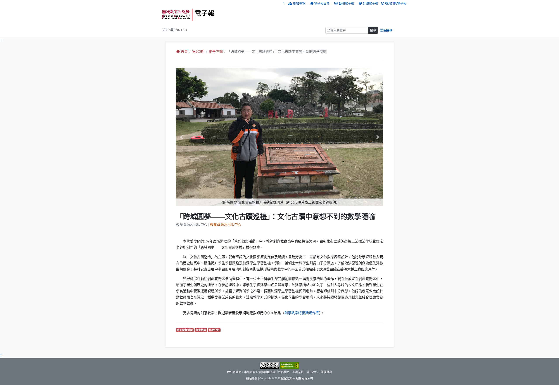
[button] (191, 137)
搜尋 (373, 30)
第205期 (198, 51)
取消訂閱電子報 (395, 3)
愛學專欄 (216, 51)
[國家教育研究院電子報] (219, 15)
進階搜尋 (386, 30)
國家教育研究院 (291, 378)
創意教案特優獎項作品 (301, 313)
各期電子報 (346, 3)
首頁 (184, 51)
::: (284, 3)
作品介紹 (215, 330)
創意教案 (201, 330)
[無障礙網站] (289, 365)
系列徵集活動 (185, 330)
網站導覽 (299, 3)
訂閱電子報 (370, 3)
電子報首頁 (322, 3)
